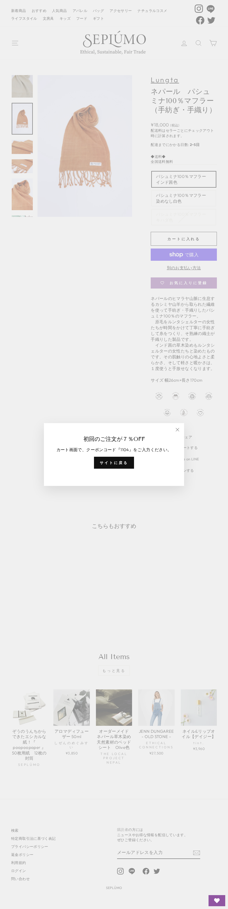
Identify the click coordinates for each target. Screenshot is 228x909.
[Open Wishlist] (217, 900)
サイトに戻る (114, 462)
